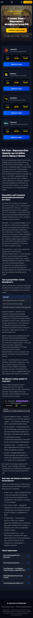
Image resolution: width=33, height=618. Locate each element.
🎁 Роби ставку (27, 2)
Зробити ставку (16, 64)
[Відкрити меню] (11, 2)
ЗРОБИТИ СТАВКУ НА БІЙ (16, 30)
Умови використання (8, 606)
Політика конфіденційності (23, 606)
